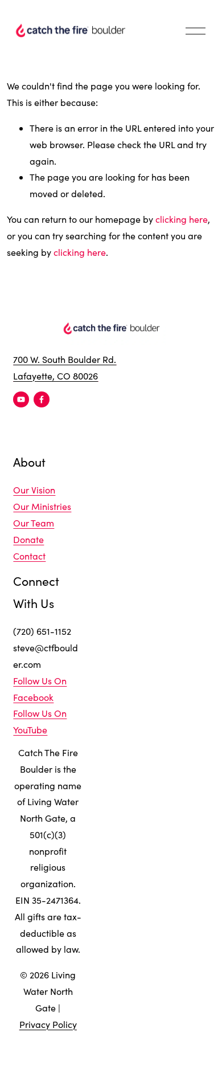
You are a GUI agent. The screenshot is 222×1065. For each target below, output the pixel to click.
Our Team (33, 523)
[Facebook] (42, 399)
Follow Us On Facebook (40, 689)
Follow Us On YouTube (40, 721)
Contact (29, 556)
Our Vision (34, 490)
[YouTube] (21, 399)
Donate (28, 539)
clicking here (181, 219)
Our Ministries (42, 506)
